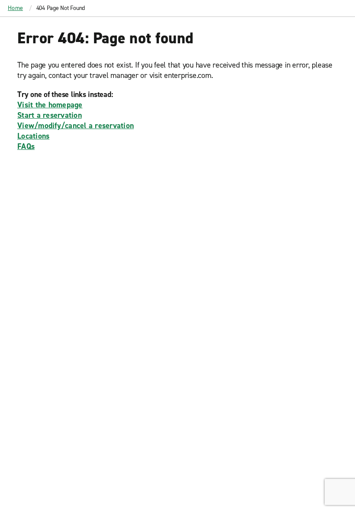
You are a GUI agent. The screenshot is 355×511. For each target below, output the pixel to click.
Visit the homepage (50, 105)
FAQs (26, 146)
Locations (33, 136)
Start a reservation (49, 115)
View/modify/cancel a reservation (75, 125)
